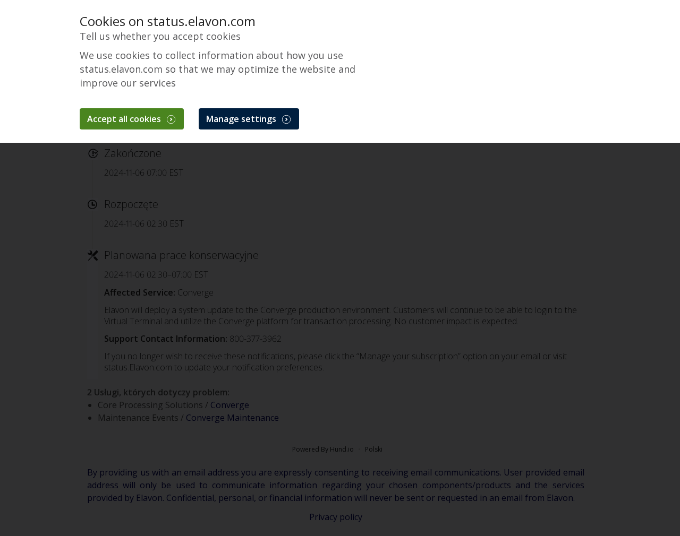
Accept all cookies (125, 119)
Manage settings (242, 119)
